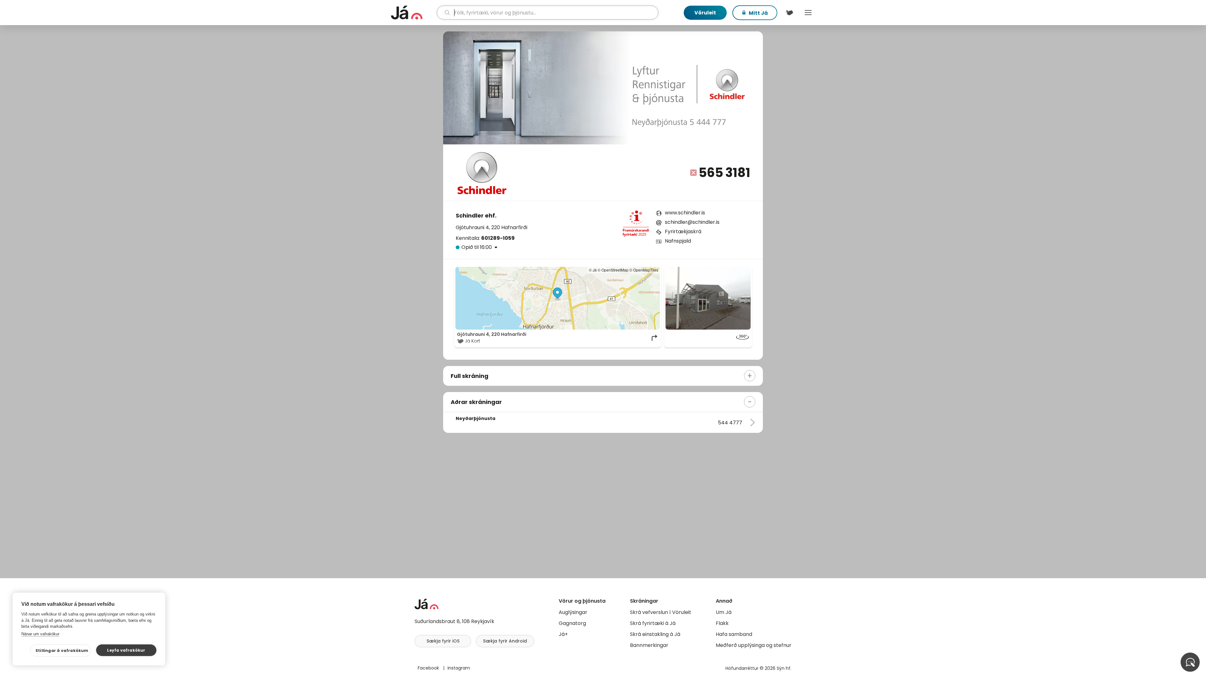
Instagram (459, 668)
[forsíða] (413, 12)
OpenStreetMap (614, 269)
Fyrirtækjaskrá (683, 231)
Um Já (723, 612)
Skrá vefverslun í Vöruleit (660, 612)
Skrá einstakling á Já (655, 634)
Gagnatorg (572, 623)
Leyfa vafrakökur (126, 650)
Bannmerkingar (649, 645)
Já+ (563, 634)
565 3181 (724, 172)
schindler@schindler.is (692, 222)
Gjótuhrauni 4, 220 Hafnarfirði (491, 227)
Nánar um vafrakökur (40, 634)
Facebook (429, 668)
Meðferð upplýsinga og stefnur (753, 645)
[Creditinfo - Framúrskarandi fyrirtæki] (635, 225)
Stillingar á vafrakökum (62, 650)
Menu (808, 12)
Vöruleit (705, 12)
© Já (593, 269)
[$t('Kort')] (789, 12)
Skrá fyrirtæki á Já (653, 623)
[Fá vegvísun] (654, 338)
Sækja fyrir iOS (442, 641)
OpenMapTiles (645, 269)
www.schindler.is (685, 212)
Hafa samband (734, 634)
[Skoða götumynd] (708, 298)
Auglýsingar (573, 612)
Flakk (722, 623)
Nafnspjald (678, 241)
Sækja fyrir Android (505, 641)
